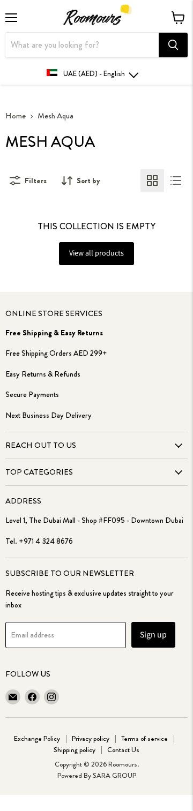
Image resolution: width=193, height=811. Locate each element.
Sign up (153, 635)
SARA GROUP (114, 775)
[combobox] (82, 45)
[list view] (176, 180)
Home (15, 116)
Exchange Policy (37, 738)
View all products (96, 253)
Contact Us (123, 750)
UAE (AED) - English (94, 74)
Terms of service (144, 738)
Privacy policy (90, 738)
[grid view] (152, 180)
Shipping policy (74, 750)
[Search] (173, 45)
